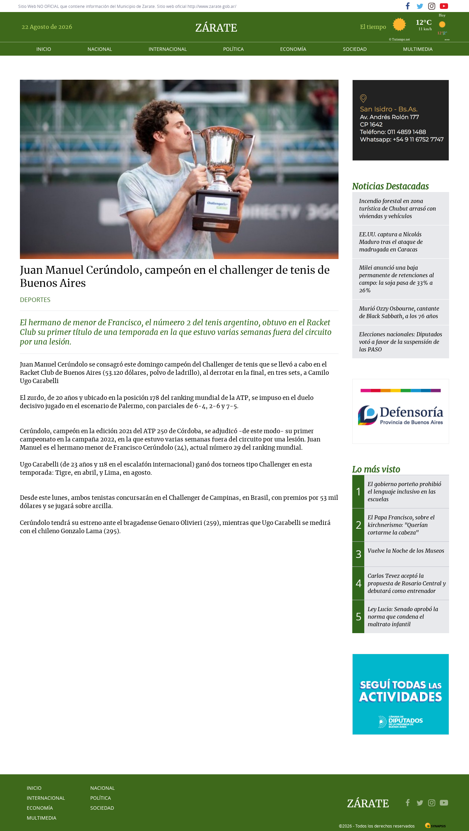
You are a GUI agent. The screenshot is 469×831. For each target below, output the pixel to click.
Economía (293, 49)
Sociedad (355, 49)
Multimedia (418, 49)
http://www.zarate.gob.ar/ (211, 6)
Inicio (43, 49)
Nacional (100, 49)
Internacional (168, 49)
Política (233, 49)
